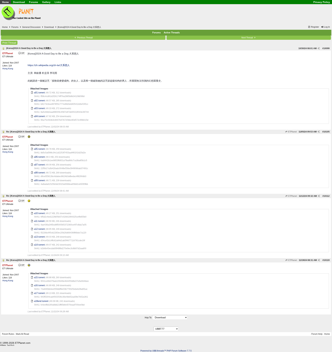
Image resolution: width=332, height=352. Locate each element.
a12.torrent (39, 229)
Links (58, 2)
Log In (327, 27)
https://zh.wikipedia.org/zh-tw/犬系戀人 (49, 65)
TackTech (10, 345)
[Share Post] (319, 48)
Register (315, 27)
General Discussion (31, 27)
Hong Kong (7, 68)
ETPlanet (292, 132)
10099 (327, 48)
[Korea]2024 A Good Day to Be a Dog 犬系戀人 (29, 48)
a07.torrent (39, 164)
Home (5, 2)
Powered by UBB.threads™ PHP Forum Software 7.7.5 (166, 351)
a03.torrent (39, 108)
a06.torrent (39, 157)
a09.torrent (39, 180)
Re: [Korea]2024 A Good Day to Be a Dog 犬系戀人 (31, 132)
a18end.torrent (41, 301)
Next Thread (247, 37)
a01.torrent (39, 92)
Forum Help (316, 334)
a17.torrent (39, 293)
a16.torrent (39, 285)
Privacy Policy (321, 2)
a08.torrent (39, 172)
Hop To (148, 317)
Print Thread (9, 42)
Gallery (46, 2)
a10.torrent (39, 213)
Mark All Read (22, 334)
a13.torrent (39, 236)
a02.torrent (39, 100)
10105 (327, 132)
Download (19, 2)
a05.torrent (39, 149)
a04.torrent (39, 116)
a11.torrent (39, 221)
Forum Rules (8, 334)
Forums (33, 2)
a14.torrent (39, 244)
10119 (327, 260)
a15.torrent (39, 277)
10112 (327, 196)
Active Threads (172, 32)
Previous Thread (85, 37)
